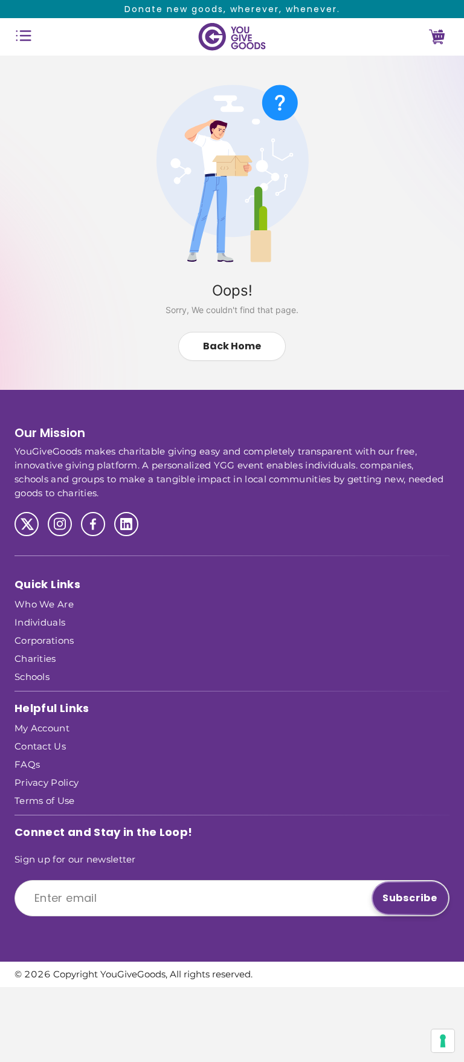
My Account (41, 727)
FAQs (27, 763)
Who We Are (44, 603)
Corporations (44, 640)
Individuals (39, 621)
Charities (35, 658)
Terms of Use (44, 800)
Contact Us (40, 745)
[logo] (232, 37)
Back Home (232, 346)
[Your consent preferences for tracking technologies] (442, 1040)
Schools (32, 676)
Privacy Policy (46, 782)
